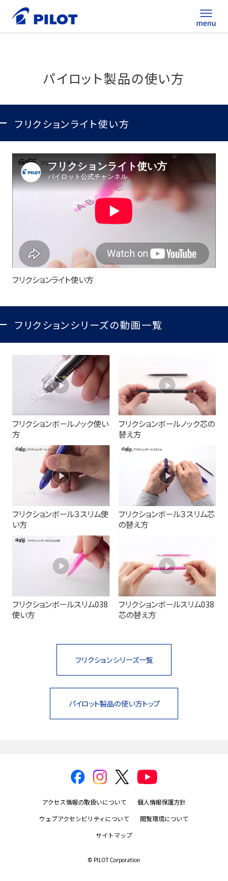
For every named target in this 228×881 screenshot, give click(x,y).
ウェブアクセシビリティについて (84, 818)
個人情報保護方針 (161, 801)
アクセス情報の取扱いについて (84, 801)
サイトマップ (114, 835)
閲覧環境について (164, 818)
